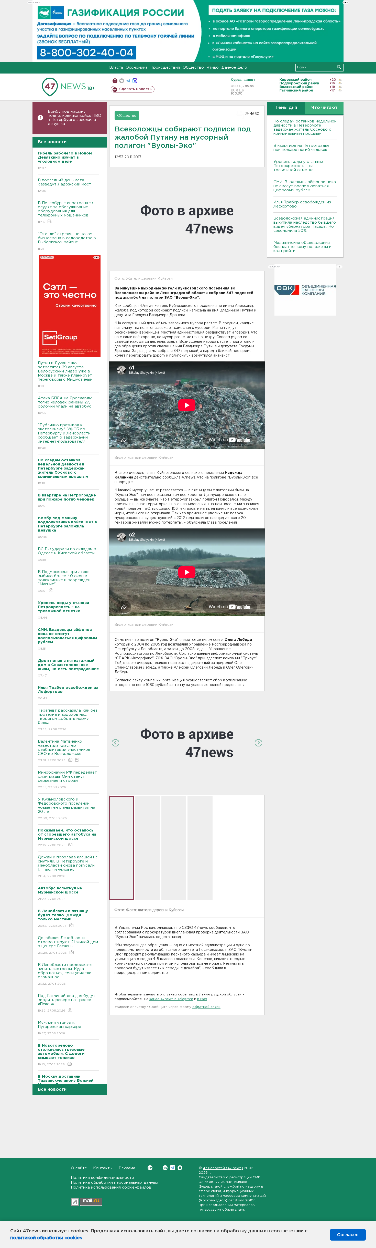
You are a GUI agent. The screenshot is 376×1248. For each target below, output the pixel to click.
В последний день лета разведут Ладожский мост (64, 185)
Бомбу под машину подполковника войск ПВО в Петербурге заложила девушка (74, 118)
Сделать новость (135, 89)
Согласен (348, 1234)
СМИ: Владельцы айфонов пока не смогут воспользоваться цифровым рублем (304, 186)
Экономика (137, 67)
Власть (116, 67)
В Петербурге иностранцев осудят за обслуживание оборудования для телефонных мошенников (65, 212)
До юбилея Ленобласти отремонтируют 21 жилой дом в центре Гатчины (68, 945)
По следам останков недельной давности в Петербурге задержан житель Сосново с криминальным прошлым (305, 127)
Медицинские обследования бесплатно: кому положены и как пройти (302, 247)
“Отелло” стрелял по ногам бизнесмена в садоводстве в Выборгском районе (67, 241)
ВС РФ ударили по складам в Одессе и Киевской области (67, 554)
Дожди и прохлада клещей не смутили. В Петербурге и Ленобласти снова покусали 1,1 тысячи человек (68, 867)
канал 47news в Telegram (171, 999)
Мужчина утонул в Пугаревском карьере (60, 1028)
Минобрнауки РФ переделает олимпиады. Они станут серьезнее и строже (67, 780)
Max (180, 1167)
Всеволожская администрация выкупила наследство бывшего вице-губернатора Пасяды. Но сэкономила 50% (304, 224)
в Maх (202, 999)
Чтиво (213, 67)
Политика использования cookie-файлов (111, 1187)
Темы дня (286, 108)
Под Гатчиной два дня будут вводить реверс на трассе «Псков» (66, 1003)
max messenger (134, 80)
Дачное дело (234, 67)
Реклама (127, 1168)
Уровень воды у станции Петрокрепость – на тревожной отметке (298, 166)
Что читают (324, 108)
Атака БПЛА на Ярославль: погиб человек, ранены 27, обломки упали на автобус (65, 405)
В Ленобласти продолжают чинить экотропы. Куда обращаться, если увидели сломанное (65, 974)
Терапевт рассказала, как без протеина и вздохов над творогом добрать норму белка (67, 720)
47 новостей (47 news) (223, 1168)
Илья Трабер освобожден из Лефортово (302, 204)
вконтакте (121, 80)
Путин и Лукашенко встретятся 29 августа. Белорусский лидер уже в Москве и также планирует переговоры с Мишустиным (65, 374)
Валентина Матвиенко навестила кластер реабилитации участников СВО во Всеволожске (64, 751)
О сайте (79, 1168)
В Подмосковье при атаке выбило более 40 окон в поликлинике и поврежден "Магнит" (64, 581)
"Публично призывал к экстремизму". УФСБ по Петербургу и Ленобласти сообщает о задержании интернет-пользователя (64, 436)
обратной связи (206, 1007)
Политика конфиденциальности (102, 1177)
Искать (339, 67)
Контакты (103, 1168)
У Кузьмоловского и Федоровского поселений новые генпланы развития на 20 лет (66, 809)
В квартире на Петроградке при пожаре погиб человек (301, 147)
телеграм (128, 80)
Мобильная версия (115, 80)
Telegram (172, 1167)
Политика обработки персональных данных (114, 1182)
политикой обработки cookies (46, 1238)
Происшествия (165, 67)
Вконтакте (165, 1167)
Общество (193, 67)
